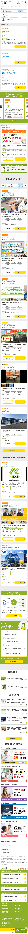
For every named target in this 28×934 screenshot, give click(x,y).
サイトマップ (17, 917)
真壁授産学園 (5, 31)
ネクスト (4, 464)
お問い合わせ (4, 920)
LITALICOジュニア (5, 907)
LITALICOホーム (5, 905)
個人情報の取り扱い (5, 922)
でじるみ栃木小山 (6, 127)
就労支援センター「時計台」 (9, 72)
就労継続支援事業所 (10, 856)
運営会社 (3, 925)
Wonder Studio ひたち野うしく (10, 547)
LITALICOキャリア (18, 908)
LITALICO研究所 (17, 911)
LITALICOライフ (5, 909)
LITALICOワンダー (18, 907)
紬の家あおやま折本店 (8, 194)
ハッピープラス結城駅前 (8, 282)
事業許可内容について (6, 923)
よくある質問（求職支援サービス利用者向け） (7, 919)
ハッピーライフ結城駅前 (8, 368)
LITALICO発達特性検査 (6, 911)
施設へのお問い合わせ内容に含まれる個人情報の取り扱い (20, 920)
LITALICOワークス (18, 905)
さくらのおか (5, 56)
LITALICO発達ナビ (5, 908)
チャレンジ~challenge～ (8, 238)
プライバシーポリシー (18, 918)
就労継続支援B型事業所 (19, 856)
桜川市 (18, 859)
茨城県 (15, 859)
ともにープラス (6, 411)
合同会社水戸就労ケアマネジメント (11, 505)
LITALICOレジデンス (5, 912)
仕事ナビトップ (3, 856)
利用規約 (3, 917)
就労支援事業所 (10, 859)
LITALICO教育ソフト (18, 909)
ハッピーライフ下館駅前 (8, 326)
